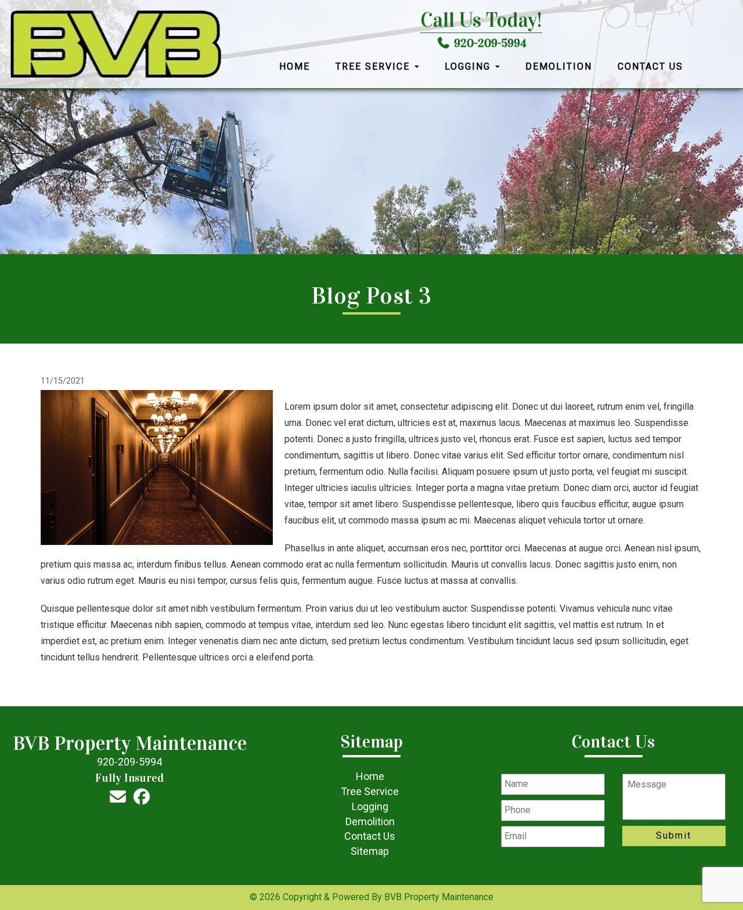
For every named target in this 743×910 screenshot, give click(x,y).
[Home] (115, 44)
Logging (469, 66)
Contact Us (650, 66)
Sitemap (370, 851)
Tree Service (374, 66)
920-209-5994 (490, 43)
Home (294, 66)
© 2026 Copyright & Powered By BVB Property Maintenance (371, 896)
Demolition (558, 66)
